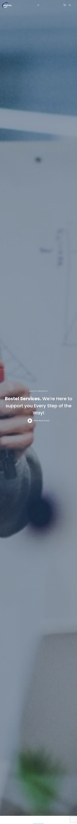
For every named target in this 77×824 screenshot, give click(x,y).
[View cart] (65, 5)
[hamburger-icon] (38, 5)
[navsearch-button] (71, 5)
